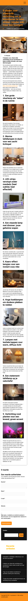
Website (3, 506)
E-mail (3, 498)
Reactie (3, 482)
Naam (3, 491)
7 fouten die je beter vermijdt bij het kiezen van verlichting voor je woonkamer (14, 579)
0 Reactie (7, 55)
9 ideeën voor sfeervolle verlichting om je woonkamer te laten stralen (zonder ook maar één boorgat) (13, 565)
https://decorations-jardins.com (10, 85)
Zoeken (5, 530)
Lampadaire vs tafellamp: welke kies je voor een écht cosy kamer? (13, 557)
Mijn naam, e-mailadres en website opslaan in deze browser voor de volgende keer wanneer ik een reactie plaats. (13, 516)
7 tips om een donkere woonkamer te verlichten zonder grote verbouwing (11, 572)
